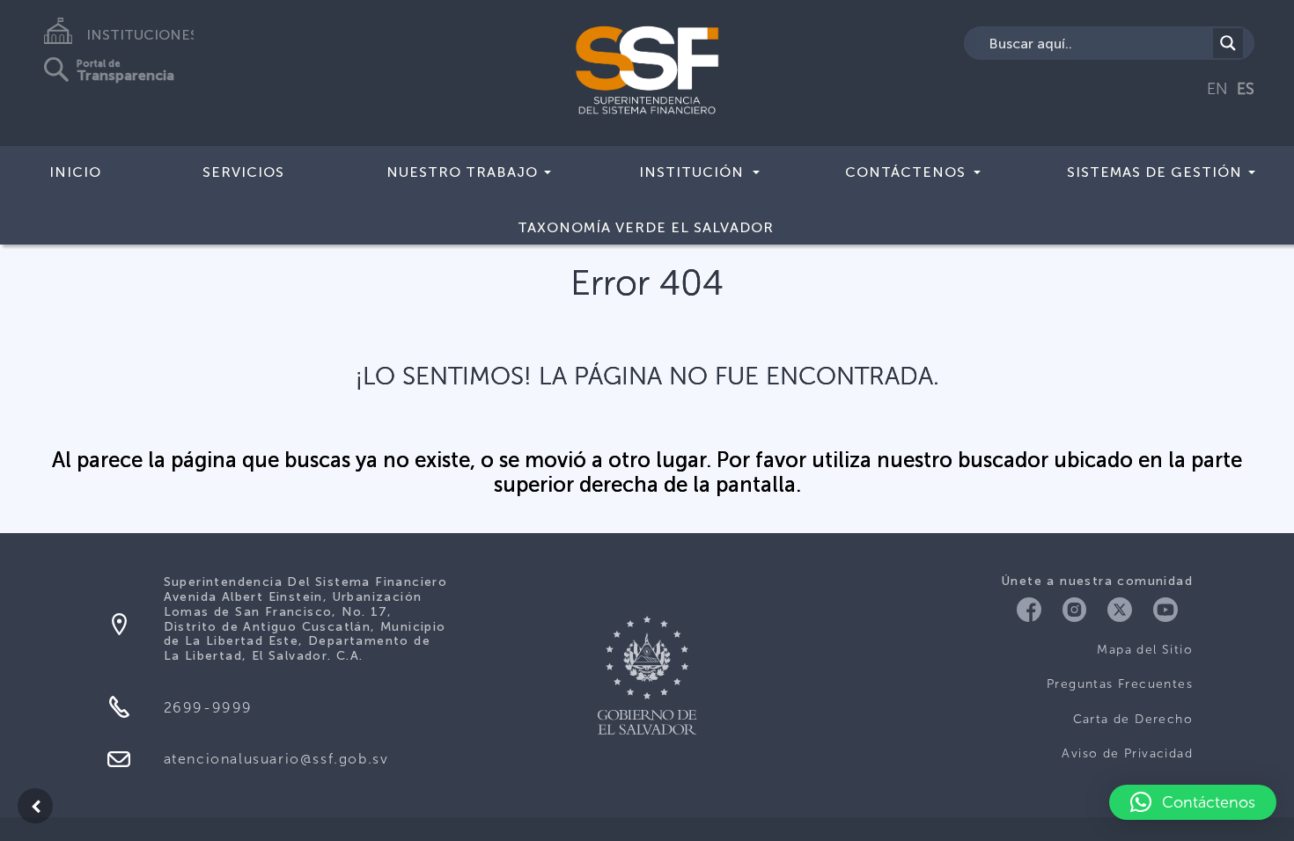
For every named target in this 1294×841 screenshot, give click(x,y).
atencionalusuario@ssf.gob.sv (276, 758)
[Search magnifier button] (1228, 43)
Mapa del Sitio (1145, 649)
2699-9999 (208, 707)
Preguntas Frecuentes (1120, 683)
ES (1245, 89)
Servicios (243, 172)
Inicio (75, 172)
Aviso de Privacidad (1127, 753)
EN (1217, 89)
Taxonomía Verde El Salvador (646, 227)
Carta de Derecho (1133, 719)
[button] (1192, 802)
